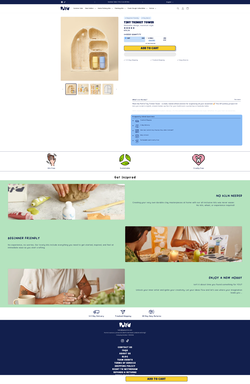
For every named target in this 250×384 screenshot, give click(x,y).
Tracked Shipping (146, 120)
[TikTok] (127, 341)
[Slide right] (116, 89)
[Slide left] (63, 89)
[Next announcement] (142, 2)
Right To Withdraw (125, 369)
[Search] (178, 8)
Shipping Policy (125, 366)
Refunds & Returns (125, 372)
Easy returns (144, 135)
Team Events (125, 359)
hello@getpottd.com (125, 330)
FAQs (125, 350)
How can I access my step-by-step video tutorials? (157, 130)
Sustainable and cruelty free (149, 140)
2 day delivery (145, 125)
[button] (129, 28)
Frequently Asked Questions (143, 117)
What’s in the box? (186, 100)
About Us (125, 353)
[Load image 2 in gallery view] (83, 89)
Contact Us (125, 347)
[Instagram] (122, 341)
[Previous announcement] (95, 2)
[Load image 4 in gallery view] (107, 89)
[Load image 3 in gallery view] (95, 89)
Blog (125, 356)
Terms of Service (125, 362)
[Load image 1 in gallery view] (71, 89)
